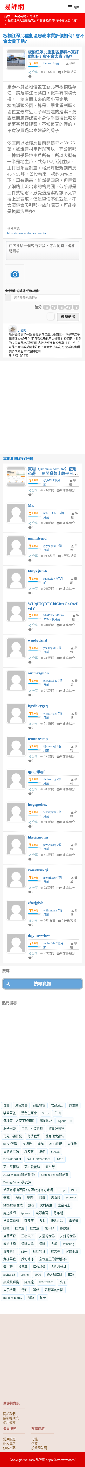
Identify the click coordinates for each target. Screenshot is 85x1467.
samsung (68, 1244)
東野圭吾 (42, 1213)
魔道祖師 (9, 1213)
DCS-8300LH (12, 1159)
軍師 (71, 1274)
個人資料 (9, 1443)
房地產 (34, 16)
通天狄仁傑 (54, 1274)
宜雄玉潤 (72, 1251)
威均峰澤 (27, 1259)
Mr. (31, 505)
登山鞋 (8, 1267)
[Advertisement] (42, 403)
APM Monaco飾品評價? (19, 1174)
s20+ (24, 1251)
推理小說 (57, 1220)
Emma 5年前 (51, 63)
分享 (35, 72)
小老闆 (22, 330)
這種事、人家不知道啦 (18, 1121)
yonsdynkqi (38, 870)
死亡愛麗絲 (32, 1167)
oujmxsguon (38, 673)
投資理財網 (39, 1447)
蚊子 (43, 1297)
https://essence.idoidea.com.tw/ (27, 233)
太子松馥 (9, 1290)
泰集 (6, 1105)
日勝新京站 (11, 1151)
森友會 (29, 1151)
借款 (34, 1443)
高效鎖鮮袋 (11, 1282)
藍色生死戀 (29, 1113)
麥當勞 (50, 1167)
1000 (37, 1274)
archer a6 (9, 1274)
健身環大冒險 (54, 1136)
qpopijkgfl (37, 771)
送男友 (19, 1228)
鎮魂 (31, 1205)
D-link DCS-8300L (39, 1159)
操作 (40, 1144)
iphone (25, 1213)
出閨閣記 (46, 1121)
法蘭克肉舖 (11, 1220)
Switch (55, 1151)
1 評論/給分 (69, 72)
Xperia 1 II (65, 1121)
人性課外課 (58, 1267)
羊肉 (57, 1113)
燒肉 (42, 1197)
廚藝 (31, 1297)
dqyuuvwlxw (39, 935)
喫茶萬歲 (9, 1113)
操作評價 (39, 1267)
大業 (54, 1244)
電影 (24, 1290)
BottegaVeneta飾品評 (54, 1174)
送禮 (6, 1228)
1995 (74, 1190)
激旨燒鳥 (21, 1105)
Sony (45, 1113)
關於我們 (9, 1413)
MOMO (71, 1197)
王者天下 (27, 1236)
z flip (61, 1190)
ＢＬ (42, 1220)
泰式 (6, 1197)
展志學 (55, 1251)
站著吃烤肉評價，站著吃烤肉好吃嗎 (28, 1190)
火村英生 (46, 1205)
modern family (12, 1297)
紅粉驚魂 (39, 1251)
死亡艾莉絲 (11, 1167)
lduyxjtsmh (37, 571)
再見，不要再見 (32, 1128)
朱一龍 (49, 1228)
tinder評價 (10, 1144)
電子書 (73, 1220)
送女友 (34, 1228)
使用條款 (9, 1422)
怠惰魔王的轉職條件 (53, 1259)
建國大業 (27, 1244)
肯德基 (22, 1267)
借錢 (34, 1439)
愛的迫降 (9, 1244)
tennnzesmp (38, 739)
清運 (42, 1151)
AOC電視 (55, 1144)
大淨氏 (72, 1144)
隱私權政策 (11, 1418)
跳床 (62, 1282)
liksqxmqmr (38, 837)
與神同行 (9, 1251)
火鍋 (18, 1197)
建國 (42, 1244)
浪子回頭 (9, 1128)
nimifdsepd (37, 538)
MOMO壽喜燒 (12, 1205)
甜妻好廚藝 (56, 1128)
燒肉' (30, 1197)
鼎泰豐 (73, 1105)
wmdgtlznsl (37, 640)
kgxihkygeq (38, 706)
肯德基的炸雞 (54, 1290)
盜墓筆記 (9, 1236)
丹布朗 (58, 1213)
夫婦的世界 (68, 1236)
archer (25, 1274)
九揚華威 (9, 1259)
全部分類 (20, 16)
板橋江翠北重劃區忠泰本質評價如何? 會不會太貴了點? (53, 54)
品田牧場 (39, 1105)
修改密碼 (9, 1447)
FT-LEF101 (46, 1282)
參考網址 (22, 291)
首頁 (7, 16)
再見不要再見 (12, 1136)
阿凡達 (29, 1282)
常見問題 (9, 1439)
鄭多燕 (29, 1220)
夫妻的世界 (47, 1236)
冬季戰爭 (33, 1136)
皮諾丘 (27, 1144)
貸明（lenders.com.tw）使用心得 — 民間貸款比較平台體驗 (52, 473)
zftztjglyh (36, 903)
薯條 (36, 1290)
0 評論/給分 (67, 490)
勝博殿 (64, 1228)
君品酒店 (57, 1105)
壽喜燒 (55, 1197)
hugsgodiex (37, 804)
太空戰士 (64, 1205)
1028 (60, 1159)
